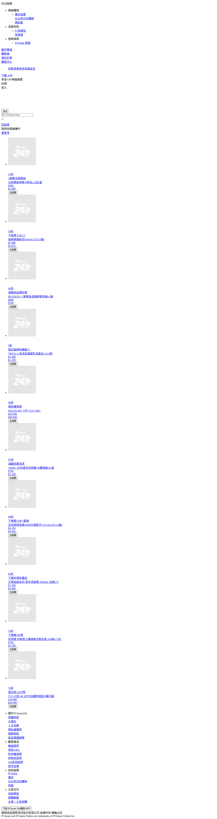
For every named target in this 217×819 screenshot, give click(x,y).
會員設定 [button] (29, 68)
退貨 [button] (21, 68)
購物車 (5, 53)
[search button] (2, 119)
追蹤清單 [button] (13, 68)
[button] (108, 23)
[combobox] (108, 115)
